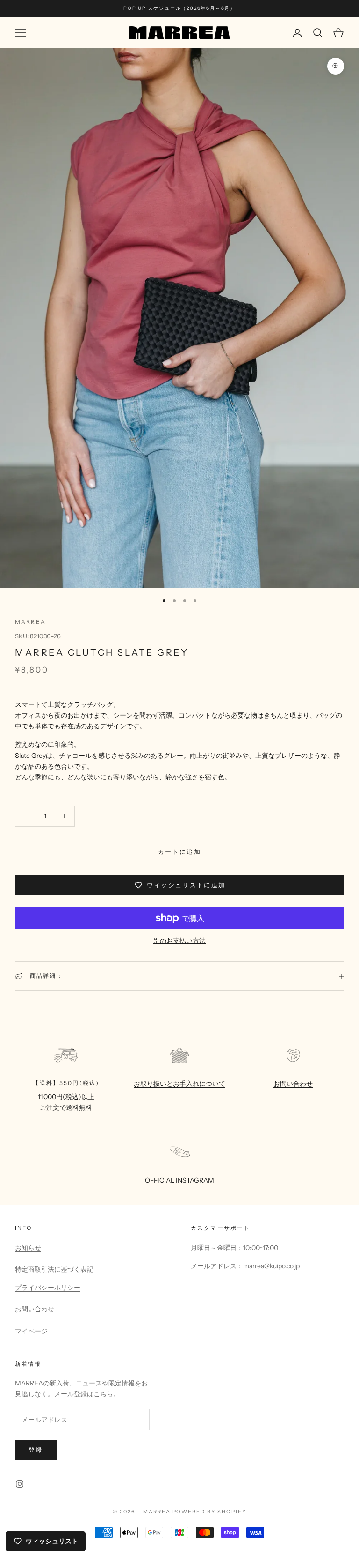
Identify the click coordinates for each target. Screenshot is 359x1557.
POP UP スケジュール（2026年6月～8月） (179, 8)
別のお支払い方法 (179, 940)
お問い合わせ (293, 1083)
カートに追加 (179, 851)
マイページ (31, 1331)
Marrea (30, 621)
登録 (36, 1449)
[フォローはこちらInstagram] (19, 1484)
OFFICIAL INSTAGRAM (179, 1180)
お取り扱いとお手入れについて (179, 1083)
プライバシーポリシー (47, 1287)
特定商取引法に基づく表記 (54, 1269)
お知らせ (28, 1247)
